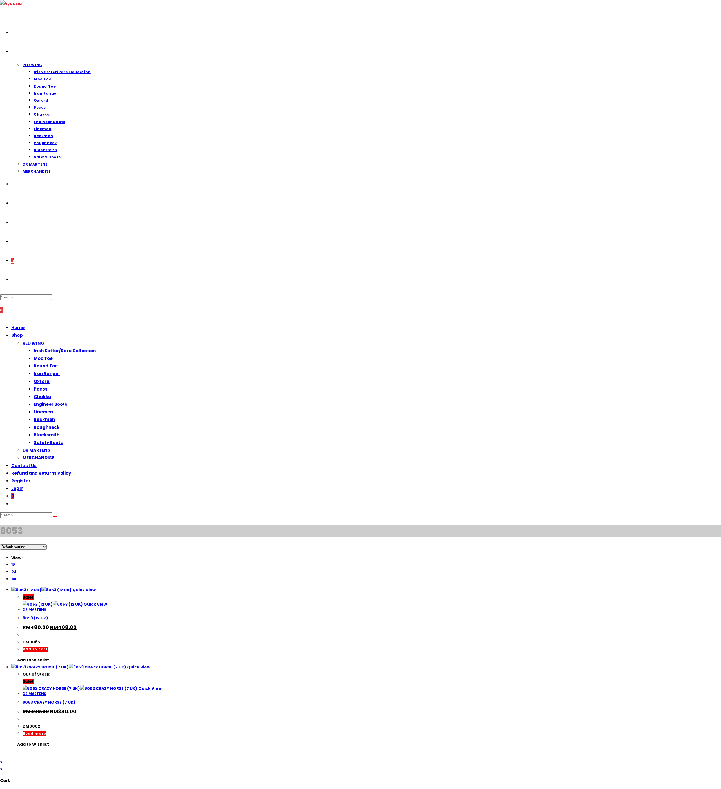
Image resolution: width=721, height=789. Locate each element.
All (13, 579)
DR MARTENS (36, 450)
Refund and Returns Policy (41, 473)
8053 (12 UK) (35, 618)
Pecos (41, 389)
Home (18, 328)
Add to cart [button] (35, 649)
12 (13, 565)
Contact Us (24, 466)
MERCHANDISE (38, 458)
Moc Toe (43, 358)
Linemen (43, 412)
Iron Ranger (47, 373)
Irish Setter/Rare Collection (65, 351)
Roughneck (46, 427)
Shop (17, 335)
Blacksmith (46, 435)
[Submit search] (55, 516)
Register (20, 481)
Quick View (84, 590)
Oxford (42, 381)
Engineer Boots (50, 404)
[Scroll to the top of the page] (1, 755)
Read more (34, 733)
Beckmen (44, 419)
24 (14, 572)
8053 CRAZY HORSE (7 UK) (49, 702)
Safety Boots (48, 442)
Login (17, 488)
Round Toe (46, 366)
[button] (30, 660)
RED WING (33, 343)
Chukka (42, 397)
